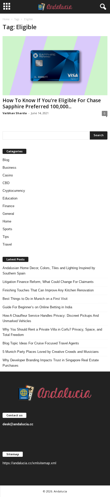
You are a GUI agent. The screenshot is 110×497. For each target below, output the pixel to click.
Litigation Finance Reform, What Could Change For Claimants (48, 282)
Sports (7, 229)
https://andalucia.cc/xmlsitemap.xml (29, 463)
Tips (6, 237)
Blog (6, 160)
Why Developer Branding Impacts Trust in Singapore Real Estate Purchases (51, 362)
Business (9, 168)
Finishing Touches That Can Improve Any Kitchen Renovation (48, 290)
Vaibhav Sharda (15, 113)
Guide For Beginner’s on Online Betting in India (37, 307)
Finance (8, 206)
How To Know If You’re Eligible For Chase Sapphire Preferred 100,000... (52, 103)
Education (10, 198)
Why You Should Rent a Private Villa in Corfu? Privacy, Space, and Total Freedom (52, 332)
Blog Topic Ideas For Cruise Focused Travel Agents (41, 343)
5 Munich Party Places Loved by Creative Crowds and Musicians (51, 352)
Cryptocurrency (14, 191)
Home (6, 19)
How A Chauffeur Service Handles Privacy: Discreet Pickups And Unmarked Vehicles (51, 318)
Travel (7, 244)
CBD (6, 183)
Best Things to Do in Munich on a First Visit (35, 299)
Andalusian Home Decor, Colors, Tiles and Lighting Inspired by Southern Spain (49, 270)
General (8, 214)
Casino (8, 175)
